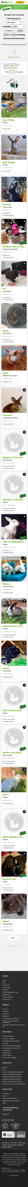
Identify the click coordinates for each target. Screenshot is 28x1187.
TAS (13, 35)
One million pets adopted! (11, 1041)
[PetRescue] (6, 2)
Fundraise (6, 1011)
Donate (20, 2)
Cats (4, 983)
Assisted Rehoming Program (12, 1079)
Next (12, 938)
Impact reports (7, 1055)
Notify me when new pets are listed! (15, 44)
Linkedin (3, 1120)
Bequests (6, 1016)
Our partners (7, 1050)
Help (4, 1103)
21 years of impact (8, 1038)
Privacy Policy (11, 1145)
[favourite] (24, 94)
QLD (5, 35)
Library (5, 1067)
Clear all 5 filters (13, 68)
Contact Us (6, 1093)
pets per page (19, 72)
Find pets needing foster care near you (14, 1025)
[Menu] (26, 2)
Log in (5, 1096)
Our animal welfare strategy (11, 1045)
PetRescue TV (7, 999)
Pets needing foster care (10, 992)
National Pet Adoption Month (12, 1077)
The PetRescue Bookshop (11, 1018)
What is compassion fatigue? (12, 1074)
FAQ (4, 1069)
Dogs (4, 980)
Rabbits (5, 990)
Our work (6, 1043)
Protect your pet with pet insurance (14, 1084)
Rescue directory (8, 997)
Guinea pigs (6, 987)
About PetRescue (8, 1036)
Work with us (7, 1053)
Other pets (6, 985)
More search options (14, 57)
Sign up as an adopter (10, 1098)
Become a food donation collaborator (11, 1021)
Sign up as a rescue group (11, 1100)
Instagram (9, 1120)
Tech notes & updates (10, 1057)
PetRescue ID (7, 994)
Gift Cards (6, 1014)
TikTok (12, 1120)
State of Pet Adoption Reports (12, 1081)
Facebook (6, 1120)
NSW (19, 31)
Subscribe (6, 1114)
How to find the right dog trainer (13, 1072)
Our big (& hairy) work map (11, 1048)
